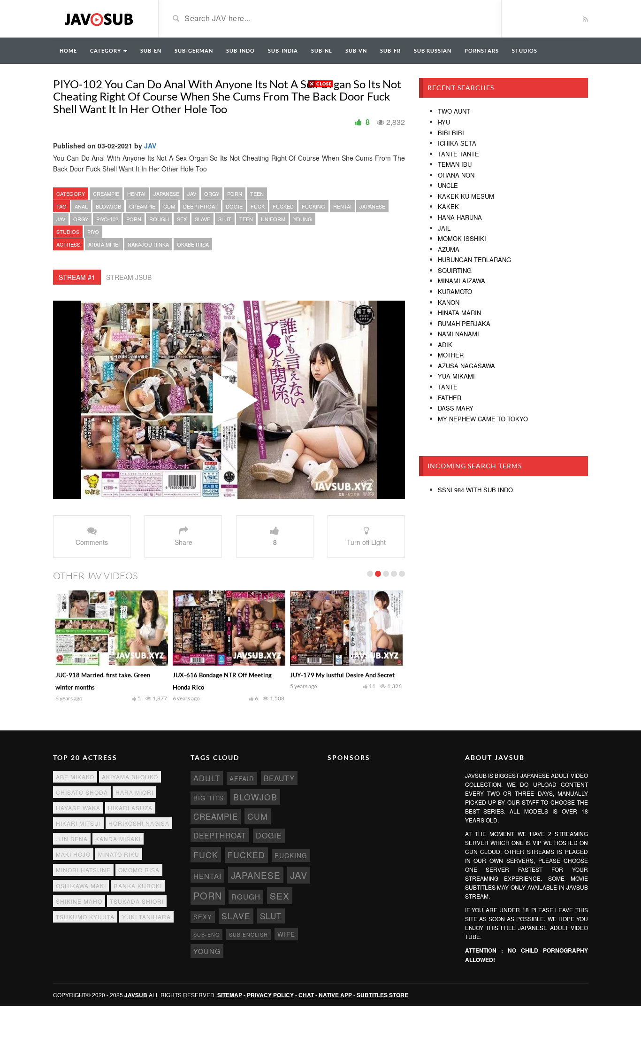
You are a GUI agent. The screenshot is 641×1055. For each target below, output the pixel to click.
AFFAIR (241, 778)
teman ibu (455, 164)
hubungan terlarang (474, 259)
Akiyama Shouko (130, 777)
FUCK (258, 206)
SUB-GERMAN (194, 50)
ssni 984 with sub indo (475, 489)
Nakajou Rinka (148, 244)
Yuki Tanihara (146, 917)
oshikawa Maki (81, 886)
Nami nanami (458, 333)
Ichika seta (457, 143)
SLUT (224, 219)
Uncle (448, 185)
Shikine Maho (79, 901)
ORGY (211, 193)
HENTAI (136, 193)
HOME (68, 50)
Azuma (448, 249)
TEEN (257, 193)
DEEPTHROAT (200, 206)
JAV (150, 145)
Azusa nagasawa (466, 365)
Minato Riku (118, 854)
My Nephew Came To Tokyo (483, 418)
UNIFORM (273, 219)
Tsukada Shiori (137, 901)
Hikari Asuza (130, 808)
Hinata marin (459, 312)
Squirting (455, 270)
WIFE (286, 934)
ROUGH (159, 219)
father (449, 397)
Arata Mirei (104, 244)
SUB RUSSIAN (432, 50)
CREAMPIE (106, 193)
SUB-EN (150, 50)
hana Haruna (460, 217)
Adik (445, 344)
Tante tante (458, 153)
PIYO (93, 231)
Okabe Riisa (193, 244)
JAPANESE (166, 193)
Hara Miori (134, 792)
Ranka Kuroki (138, 886)
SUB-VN (356, 50)
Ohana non (456, 175)
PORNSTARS (482, 50)
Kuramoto (455, 291)
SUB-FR (390, 50)
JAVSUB (135, 995)
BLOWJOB (108, 206)
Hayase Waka (78, 808)
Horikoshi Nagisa (138, 823)
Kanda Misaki (118, 839)
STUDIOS (524, 50)
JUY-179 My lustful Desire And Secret (342, 675)
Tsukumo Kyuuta (85, 917)
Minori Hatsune (83, 870)
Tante (448, 386)
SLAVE (202, 219)
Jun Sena (72, 839)
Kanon (448, 302)
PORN (234, 193)
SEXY (202, 916)
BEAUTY (279, 778)
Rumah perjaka (464, 323)
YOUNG (302, 219)
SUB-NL (321, 50)
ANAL (81, 206)
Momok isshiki (462, 238)
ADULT (206, 777)
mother (451, 354)
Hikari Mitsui (78, 823)
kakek (448, 206)
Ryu (444, 121)
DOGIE (234, 206)
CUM (169, 206)
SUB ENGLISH (248, 934)
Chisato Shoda (82, 792)
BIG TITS (208, 797)
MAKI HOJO (73, 854)
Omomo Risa (139, 870)
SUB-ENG (206, 934)
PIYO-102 (107, 219)
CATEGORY (106, 50)
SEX (182, 219)
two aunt (454, 111)
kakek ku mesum (466, 196)
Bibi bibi (451, 132)
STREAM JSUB (129, 277)
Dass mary (455, 407)
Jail (444, 228)
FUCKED (283, 206)
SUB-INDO (240, 50)
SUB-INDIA (283, 50)
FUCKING (313, 206)
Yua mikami (456, 376)
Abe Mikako (75, 777)
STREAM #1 (77, 277)
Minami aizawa (461, 280)
